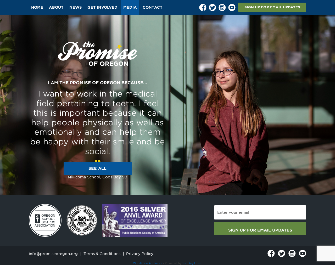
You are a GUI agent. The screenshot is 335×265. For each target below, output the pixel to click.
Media (130, 7)
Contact (153, 7)
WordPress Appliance (147, 263)
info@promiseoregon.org (53, 254)
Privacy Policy (139, 254)
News (75, 7)
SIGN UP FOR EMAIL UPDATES (272, 7)
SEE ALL (97, 168)
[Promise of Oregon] (97, 53)
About (56, 7)
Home (37, 7)
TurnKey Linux (192, 263)
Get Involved (102, 7)
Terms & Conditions (101, 254)
